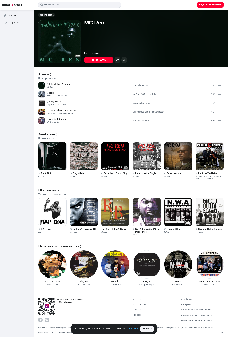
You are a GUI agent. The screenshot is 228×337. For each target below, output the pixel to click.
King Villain (78, 173)
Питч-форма (186, 299)
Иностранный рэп (146, 285)
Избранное (14, 22)
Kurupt (49, 113)
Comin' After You (58, 119)
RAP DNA (46, 229)
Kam (215, 178)
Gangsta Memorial (142, 103)
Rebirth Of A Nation (208, 173)
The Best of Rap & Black (113, 229)
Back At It (46, 173)
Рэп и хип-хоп (91, 53)
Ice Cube (50, 96)
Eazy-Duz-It (55, 101)
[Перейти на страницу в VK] (47, 320)
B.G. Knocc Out (52, 281)
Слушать (101, 60)
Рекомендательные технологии (196, 320)
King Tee (84, 281)
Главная (12, 15)
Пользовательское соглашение (195, 309)
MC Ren (50, 87)
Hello (51, 93)
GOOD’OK (137, 315)
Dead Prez (209, 178)
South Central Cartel (209, 281)
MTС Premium (140, 304)
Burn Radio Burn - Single (116, 173)
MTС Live (137, 299)
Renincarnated (174, 173)
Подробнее (132, 328)
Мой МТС (137, 309)
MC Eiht (115, 281)
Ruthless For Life (141, 120)
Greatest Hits (173, 229)
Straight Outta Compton (210, 229)
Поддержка (186, 304)
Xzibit (55, 113)
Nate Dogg (62, 113)
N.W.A (166, 232)
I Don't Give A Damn (59, 84)
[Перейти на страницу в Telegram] (40, 320)
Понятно (147, 329)
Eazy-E (49, 104)
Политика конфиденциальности (196, 315)
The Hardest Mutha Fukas (62, 110)
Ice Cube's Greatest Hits (144, 94)
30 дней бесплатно (210, 5)
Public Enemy (208, 176)
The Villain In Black (142, 85)
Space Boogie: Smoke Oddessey (148, 111)
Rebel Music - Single (145, 173)
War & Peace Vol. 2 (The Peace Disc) (147, 230)
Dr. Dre (57, 96)
